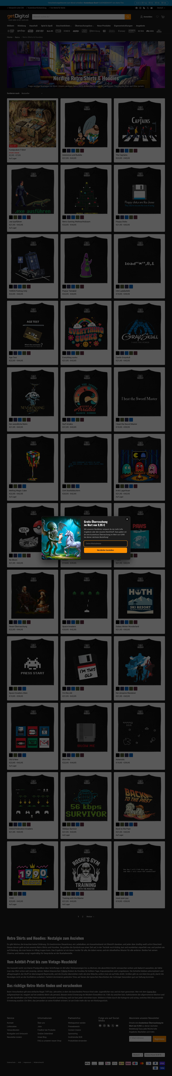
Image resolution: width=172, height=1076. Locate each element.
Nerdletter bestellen (105, 550)
